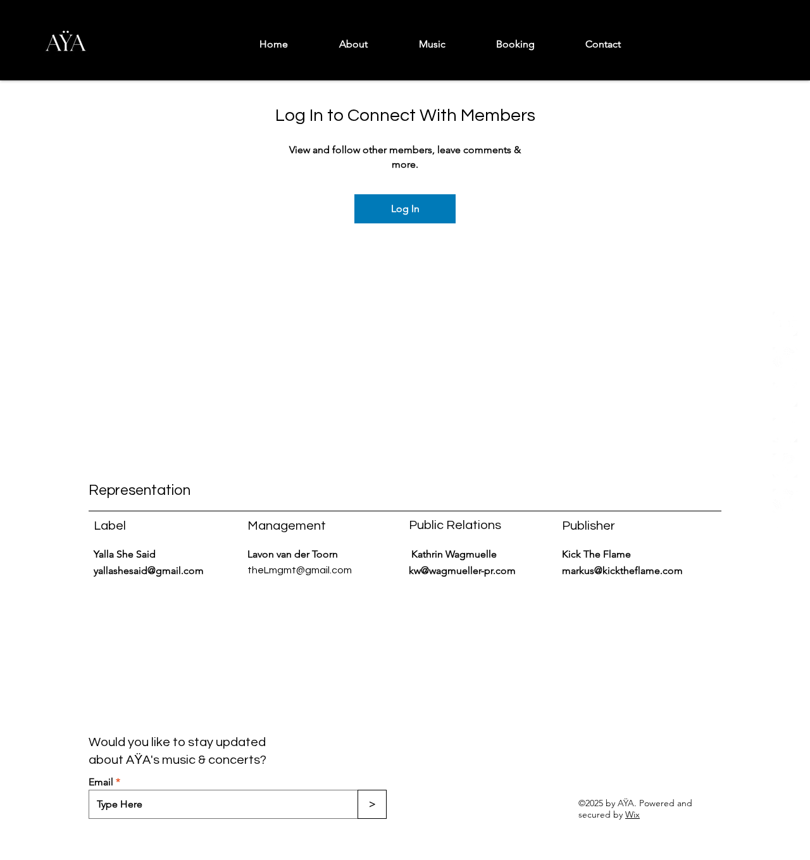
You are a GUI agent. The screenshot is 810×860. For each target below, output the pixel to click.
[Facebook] (785, 465)
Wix (632, 814)
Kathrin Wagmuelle (455, 554)
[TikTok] (785, 430)
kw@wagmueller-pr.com (462, 570)
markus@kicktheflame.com (622, 570)
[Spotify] (785, 536)
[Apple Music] (785, 394)
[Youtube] (785, 323)
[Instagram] (785, 359)
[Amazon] (785, 501)
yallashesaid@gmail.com (149, 570)
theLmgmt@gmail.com (299, 570)
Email (101, 782)
